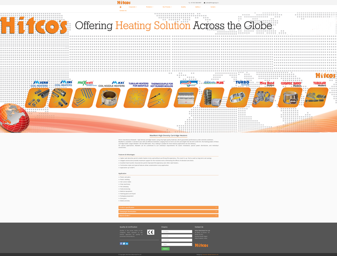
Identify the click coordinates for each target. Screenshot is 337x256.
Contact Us (123, 10)
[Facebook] (121, 243)
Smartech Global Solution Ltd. (210, 254)
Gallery (197, 7)
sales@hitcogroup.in (212, 3)
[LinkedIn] (127, 243)
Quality (183, 7)
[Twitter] (124, 243)
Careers (213, 7)
